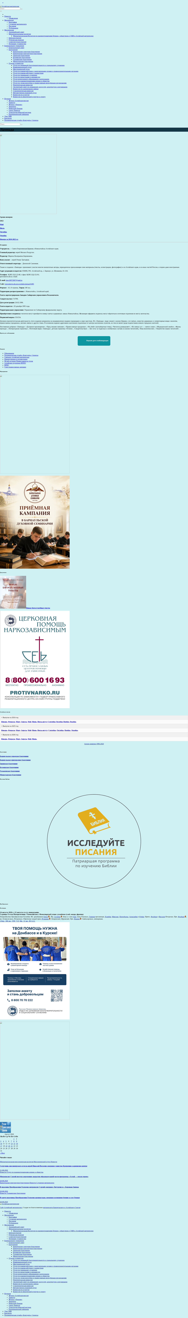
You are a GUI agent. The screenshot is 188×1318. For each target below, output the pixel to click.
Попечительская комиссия (23, 85)
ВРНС (6, 365)
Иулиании (45, 919)
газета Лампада (14, 110)
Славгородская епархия (17, 42)
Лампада (12, 103)
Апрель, (24, 722)
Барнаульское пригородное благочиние (27, 53)
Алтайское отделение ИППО (15, 363)
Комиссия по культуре (21, 95)
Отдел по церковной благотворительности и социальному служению (39, 65)
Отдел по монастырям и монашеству (26, 77)
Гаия (74, 917)
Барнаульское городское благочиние (26, 52)
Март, (18, 722)
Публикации (13, 28)
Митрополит (9, 20)
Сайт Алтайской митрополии (11, 1207)
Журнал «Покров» (15, 105)
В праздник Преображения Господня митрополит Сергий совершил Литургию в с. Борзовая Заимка (39, 1187)
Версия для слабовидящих (97, 340)
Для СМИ (8, 116)
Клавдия (108, 917)
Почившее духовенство (17, 44)
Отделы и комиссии (16, 63)
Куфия (141, 917)
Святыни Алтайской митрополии (16, 357)
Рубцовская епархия (16, 40)
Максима (115, 917)
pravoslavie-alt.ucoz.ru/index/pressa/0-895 (19, 284)
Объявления (13, 18)
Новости (7, 16)
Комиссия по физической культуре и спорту (29, 97)
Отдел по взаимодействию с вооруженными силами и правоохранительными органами (45, 71)
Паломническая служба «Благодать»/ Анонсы (21, 120)
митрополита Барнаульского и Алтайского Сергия (61, 1207)
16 (17, 1144)
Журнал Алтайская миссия (19, 101)
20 (9, 1146)
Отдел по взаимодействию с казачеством (28, 73)
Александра (133, 917)
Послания (12, 26)
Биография (13, 22)
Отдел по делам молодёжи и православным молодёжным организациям (39, 83)
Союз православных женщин (15, 367)
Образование (9, 353)
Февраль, (11, 722)
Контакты (8, 118)
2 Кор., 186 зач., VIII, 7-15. (9, 921)
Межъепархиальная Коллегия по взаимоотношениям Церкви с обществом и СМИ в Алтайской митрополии (53, 36)
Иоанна (77, 919)
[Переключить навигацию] (1, 11)
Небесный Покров (15, 108)
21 (12, 1146)
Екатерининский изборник (19, 114)
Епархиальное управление (14, 46)
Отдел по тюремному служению (25, 75)
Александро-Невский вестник (20, 112)
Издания (7, 99)
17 (1, 1146)
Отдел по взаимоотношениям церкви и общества (31, 81)
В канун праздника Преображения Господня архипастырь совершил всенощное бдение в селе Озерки (40, 1198)
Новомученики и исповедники (15, 359)
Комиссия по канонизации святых (26, 89)
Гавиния (92, 917)
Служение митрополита (18, 24)
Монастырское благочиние (23, 61)
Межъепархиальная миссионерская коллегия (17, 1162)
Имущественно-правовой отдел (25, 93)
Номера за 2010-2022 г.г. (9, 239)
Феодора (154, 917)
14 (12, 1144)
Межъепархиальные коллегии (20, 34)
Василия (162, 917)
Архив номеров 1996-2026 (94, 744)
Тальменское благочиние (22, 59)
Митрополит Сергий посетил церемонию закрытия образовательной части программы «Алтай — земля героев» (44, 1177)
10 (1, 1144)
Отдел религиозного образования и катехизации (31, 79)
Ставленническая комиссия (23, 91)
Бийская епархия (15, 38)
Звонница (12, 106)
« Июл (2, 1153)
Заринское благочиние (21, 55)
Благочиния (13, 50)
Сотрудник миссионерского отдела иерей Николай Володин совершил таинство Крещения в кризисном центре (43, 1166)
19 (6, 1146)
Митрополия (9, 30)
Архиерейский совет (16, 32)
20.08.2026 (4, 1181)
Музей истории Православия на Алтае (18, 361)
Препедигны (123, 917)
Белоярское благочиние (21, 57)
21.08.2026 (4, 1170)
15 (14, 1144)
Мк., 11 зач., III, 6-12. (27, 921)
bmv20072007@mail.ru (14, 280)
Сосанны (57, 917)
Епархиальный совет (16, 48)
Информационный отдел (22, 67)
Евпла (46, 917)
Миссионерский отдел (21, 69)
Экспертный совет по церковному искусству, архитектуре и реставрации (40, 87)
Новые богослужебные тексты (38, 608)
